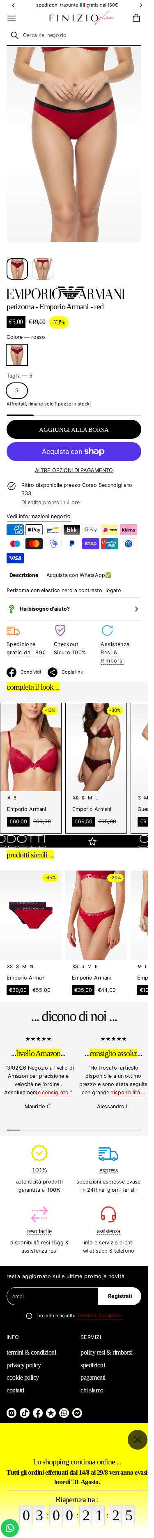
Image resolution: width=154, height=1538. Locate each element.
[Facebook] (38, 1413)
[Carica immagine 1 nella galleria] (17, 269)
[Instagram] (11, 1413)
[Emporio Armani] (66, 292)
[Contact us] (10, 1528)
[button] (135, 18)
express (108, 1170)
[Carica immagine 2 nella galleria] (42, 269)
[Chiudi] (137, 1440)
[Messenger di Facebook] (77, 1413)
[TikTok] (25, 1413)
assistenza (108, 1231)
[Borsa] (135, 18)
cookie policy (23, 1377)
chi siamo (91, 1390)
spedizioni (92, 1365)
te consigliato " (54, 1093)
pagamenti (93, 1377)
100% (39, 1170)
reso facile (39, 1231)
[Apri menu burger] (11, 18)
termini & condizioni (31, 1352)
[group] (24, 575)
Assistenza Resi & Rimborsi (115, 652)
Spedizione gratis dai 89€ (26, 648)
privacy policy (24, 1365)
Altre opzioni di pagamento (74, 470)
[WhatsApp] (64, 1413)
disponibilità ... (127, 1093)
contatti (15, 1390)
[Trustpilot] (51, 1413)
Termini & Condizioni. (100, 1315)
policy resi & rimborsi (106, 1352)
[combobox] (74, 35)
